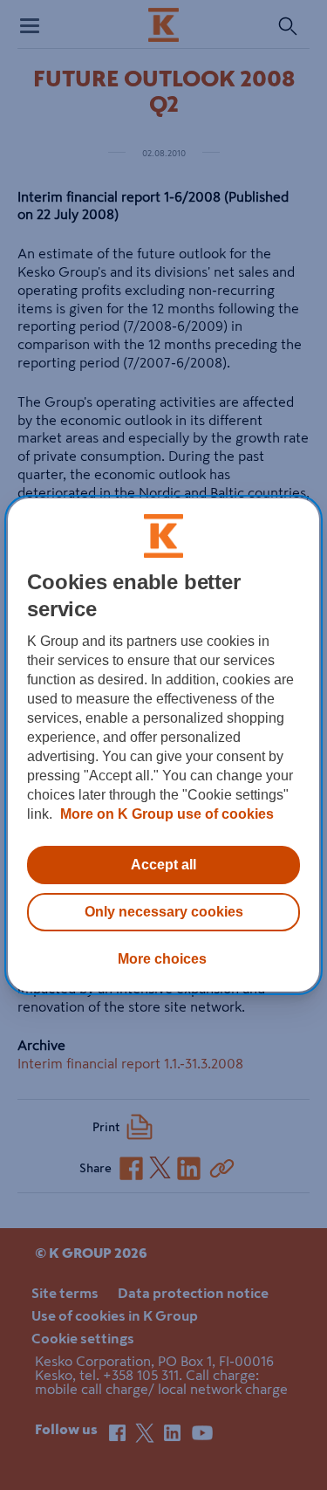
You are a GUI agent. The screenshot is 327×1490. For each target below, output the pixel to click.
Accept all (163, 864)
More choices (162, 958)
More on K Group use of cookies (165, 814)
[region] (163, 745)
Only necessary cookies (164, 911)
